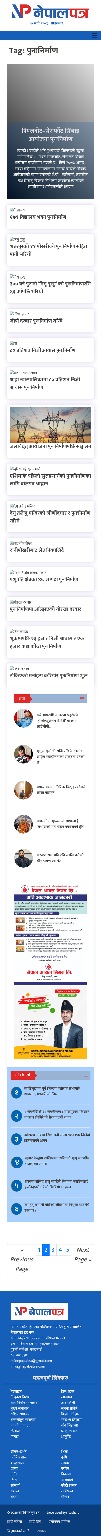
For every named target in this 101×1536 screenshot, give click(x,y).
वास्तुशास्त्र (17, 1463)
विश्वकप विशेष (20, 1397)
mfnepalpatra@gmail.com (31, 1361)
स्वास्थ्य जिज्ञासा (71, 1420)
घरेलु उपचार (69, 1431)
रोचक (65, 1463)
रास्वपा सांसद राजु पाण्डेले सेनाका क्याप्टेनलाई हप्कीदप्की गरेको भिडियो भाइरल (56, 1184)
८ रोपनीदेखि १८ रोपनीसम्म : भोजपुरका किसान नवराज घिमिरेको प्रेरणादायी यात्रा (56, 1115)
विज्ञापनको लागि (18, 1531)
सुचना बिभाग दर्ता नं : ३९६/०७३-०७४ (35, 1344)
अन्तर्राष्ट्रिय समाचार (23, 1420)
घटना (14, 1497)
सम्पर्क (41, 1531)
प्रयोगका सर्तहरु (59, 1522)
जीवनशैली (68, 1403)
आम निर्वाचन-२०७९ (24, 1403)
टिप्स (14, 1480)
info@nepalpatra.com (28, 1366)
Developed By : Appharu (63, 1512)
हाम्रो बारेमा (14, 1522)
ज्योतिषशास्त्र (19, 1457)
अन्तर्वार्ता (67, 1480)
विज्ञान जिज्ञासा (71, 1414)
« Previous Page (21, 1259)
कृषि (64, 1457)
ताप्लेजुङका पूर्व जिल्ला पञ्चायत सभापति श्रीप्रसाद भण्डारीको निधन (52, 1091)
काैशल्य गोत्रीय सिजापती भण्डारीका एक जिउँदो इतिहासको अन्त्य (57, 1138)
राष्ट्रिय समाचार (20, 1414)
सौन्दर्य (15, 1485)
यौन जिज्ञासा (69, 1425)
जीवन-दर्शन (19, 1452)
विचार (15, 1437)
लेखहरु (15, 1431)
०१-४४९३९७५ (20, 1355)
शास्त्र (14, 1469)
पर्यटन (65, 1469)
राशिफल (67, 1491)
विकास (66, 1474)
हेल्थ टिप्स (67, 1391)
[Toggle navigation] (94, 35)
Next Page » (82, 1254)
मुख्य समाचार (20, 1408)
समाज (15, 1491)
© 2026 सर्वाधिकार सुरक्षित (23, 1512)
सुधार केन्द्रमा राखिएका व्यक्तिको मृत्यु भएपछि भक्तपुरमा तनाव (57, 1161)
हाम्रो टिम (35, 1522)
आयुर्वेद (66, 1437)
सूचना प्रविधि (69, 1408)
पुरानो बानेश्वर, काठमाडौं (26, 1349)
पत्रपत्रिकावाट (19, 1425)
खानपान (66, 1397)
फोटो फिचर (69, 1485)
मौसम (65, 1497)
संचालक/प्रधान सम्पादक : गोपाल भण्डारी (38, 1338)
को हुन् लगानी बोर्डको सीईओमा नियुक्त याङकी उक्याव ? (56, 1208)
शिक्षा (64, 1452)
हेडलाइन (16, 1391)
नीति (14, 1474)
